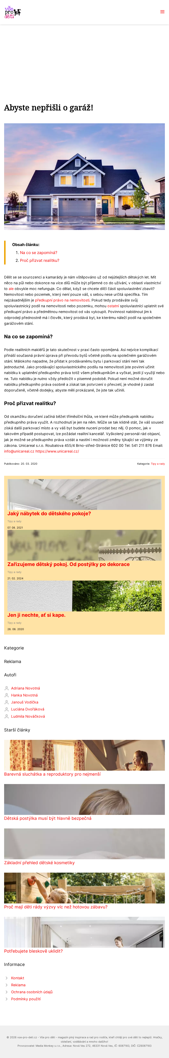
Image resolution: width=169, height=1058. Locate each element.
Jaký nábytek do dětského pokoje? (49, 513)
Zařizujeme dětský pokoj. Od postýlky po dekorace (68, 564)
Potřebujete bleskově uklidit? (33, 951)
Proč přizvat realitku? (39, 260)
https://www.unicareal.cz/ (57, 451)
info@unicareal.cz (19, 451)
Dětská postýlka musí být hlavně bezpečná (48, 818)
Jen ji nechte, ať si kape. (36, 615)
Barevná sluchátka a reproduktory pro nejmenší (52, 774)
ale (11, 288)
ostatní (113, 306)
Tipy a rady (158, 463)
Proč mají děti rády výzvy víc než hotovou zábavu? (56, 906)
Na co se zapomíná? (38, 252)
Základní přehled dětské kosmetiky (39, 862)
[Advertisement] (84, 55)
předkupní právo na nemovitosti (62, 300)
